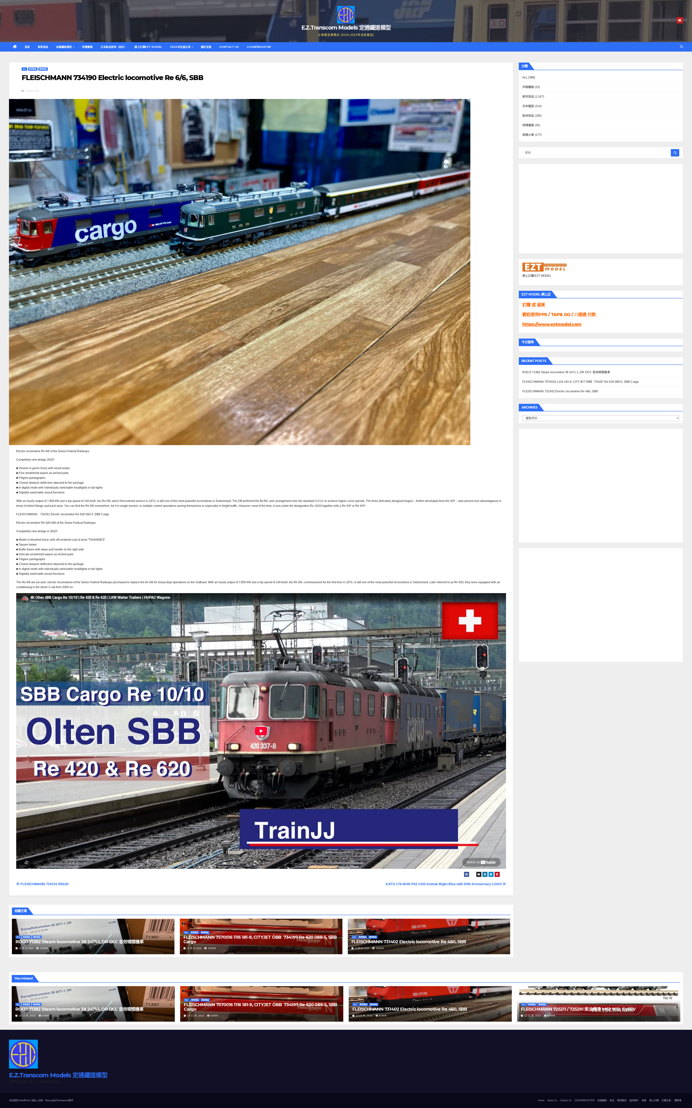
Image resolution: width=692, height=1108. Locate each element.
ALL (24, 69)
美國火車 (528, 134)
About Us (552, 1100)
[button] (681, 46)
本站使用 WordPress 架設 (23, 1100)
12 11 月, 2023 (533, 1015)
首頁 (27, 46)
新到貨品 (43, 46)
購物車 (678, 1100)
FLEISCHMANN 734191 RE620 (44, 884)
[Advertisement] (536, 485)
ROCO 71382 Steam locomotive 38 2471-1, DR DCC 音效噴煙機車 (79, 941)
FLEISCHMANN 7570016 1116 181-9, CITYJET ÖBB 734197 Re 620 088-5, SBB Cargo (260, 939)
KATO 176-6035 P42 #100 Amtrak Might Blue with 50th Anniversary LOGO (444, 884)
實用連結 (622, 1100)
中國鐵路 (528, 87)
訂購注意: (667, 1100)
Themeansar (62, 1100)
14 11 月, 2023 (196, 1015)
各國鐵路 (602, 1100)
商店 (612, 1100)
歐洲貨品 (43, 69)
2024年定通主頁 (180, 46)
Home (541, 1100)
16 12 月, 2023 (27, 1015)
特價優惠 (87, 46)
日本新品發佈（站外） (114, 46)
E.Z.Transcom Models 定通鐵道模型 (346, 27)
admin (43, 948)
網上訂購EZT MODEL (148, 46)
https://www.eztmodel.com (551, 324)
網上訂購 (654, 1100)
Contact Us (229, 46)
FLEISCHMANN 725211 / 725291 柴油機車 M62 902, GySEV (578, 1009)
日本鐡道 (528, 106)
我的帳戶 (634, 1100)
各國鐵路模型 (64, 46)
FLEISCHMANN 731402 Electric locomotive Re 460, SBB (408, 941)
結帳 (644, 1100)
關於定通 (206, 46)
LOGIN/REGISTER (259, 46)
